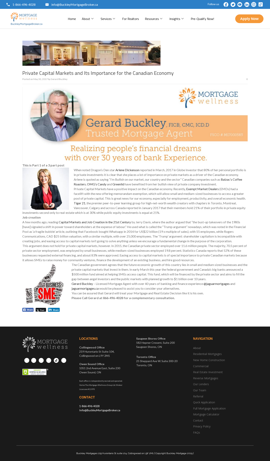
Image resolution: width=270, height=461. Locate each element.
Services (106, 18)
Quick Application (204, 402)
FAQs (196, 432)
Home (72, 18)
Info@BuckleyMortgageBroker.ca (99, 410)
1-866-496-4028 (89, 406)
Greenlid (118, 184)
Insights (174, 18)
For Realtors (130, 18)
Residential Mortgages (207, 354)
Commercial (201, 366)
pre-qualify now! (202, 18)
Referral (198, 396)
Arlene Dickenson (127, 170)
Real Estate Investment (208, 372)
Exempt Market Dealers (202, 189)
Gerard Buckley (59, 79)
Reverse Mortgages (205, 378)
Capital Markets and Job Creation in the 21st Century (95, 222)
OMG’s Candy (96, 184)
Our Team (199, 390)
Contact (198, 420)
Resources (152, 18)
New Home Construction (209, 360)
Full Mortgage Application (209, 408)
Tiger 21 (79, 203)
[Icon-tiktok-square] (260, 4)
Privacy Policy (202, 426)
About (86, 18)
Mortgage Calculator (206, 414)
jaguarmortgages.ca (85, 288)
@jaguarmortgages (217, 283)
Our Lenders (201, 384)
